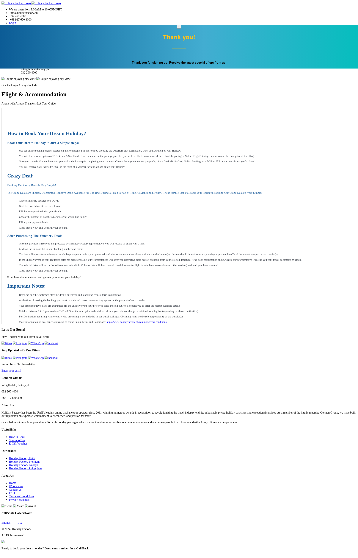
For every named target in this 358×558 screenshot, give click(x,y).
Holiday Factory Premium (24, 461)
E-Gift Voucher (18, 443)
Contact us (15, 489)
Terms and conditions (21, 496)
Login (12, 22)
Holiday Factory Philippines (25, 468)
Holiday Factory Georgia (23, 465)
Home (12, 482)
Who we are (16, 486)
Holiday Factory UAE (22, 458)
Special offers (17, 440)
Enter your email (11, 370)
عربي (19, 522)
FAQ (12, 493)
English (6, 522)
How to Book (17, 436)
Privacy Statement (19, 499)
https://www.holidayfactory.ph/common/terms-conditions (136, 322)
